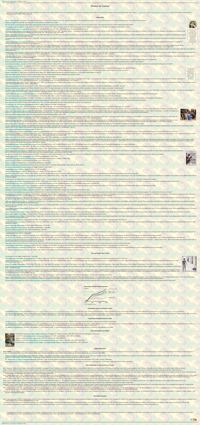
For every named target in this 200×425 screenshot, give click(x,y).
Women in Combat (30, 315)
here (31, 36)
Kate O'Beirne (142, 12)
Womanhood (13, 1)
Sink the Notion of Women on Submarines (168, 311)
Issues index (8, 315)
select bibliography (93, 353)
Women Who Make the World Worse (160, 12)
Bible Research (5, 1)
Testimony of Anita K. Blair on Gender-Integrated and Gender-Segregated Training (53, 311)
